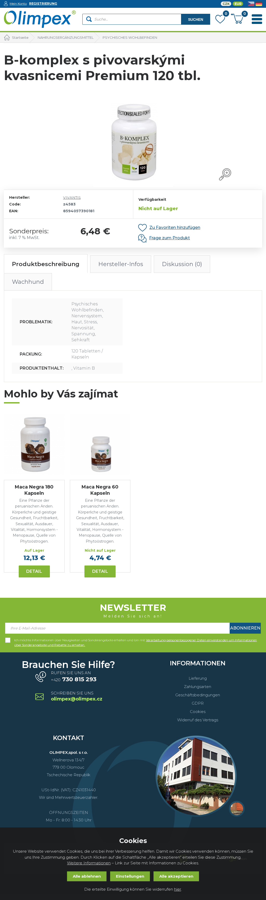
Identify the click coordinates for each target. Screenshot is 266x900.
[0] (220, 20)
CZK (226, 4)
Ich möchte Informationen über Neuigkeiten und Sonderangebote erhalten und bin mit (135, 640)
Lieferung (198, 678)
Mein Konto (18, 3)
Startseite (20, 37)
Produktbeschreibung (45, 264)
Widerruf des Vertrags (197, 719)
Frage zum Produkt (169, 237)
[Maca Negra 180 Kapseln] (34, 444)
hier (177, 889)
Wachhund (28, 281)
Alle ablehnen (87, 876)
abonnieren (245, 628)
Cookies (197, 711)
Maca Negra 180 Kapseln (34, 490)
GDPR (198, 703)
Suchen (195, 19)
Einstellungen (130, 876)
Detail (34, 571)
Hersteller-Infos (120, 264)
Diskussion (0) (182, 264)
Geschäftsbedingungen (197, 694)
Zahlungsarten (197, 686)
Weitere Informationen (89, 862)
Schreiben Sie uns (76, 696)
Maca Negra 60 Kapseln (100, 490)
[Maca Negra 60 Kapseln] (100, 444)
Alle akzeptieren (176, 876)
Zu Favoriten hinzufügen (174, 227)
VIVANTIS (72, 197)
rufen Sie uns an (73, 676)
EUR (238, 4)
